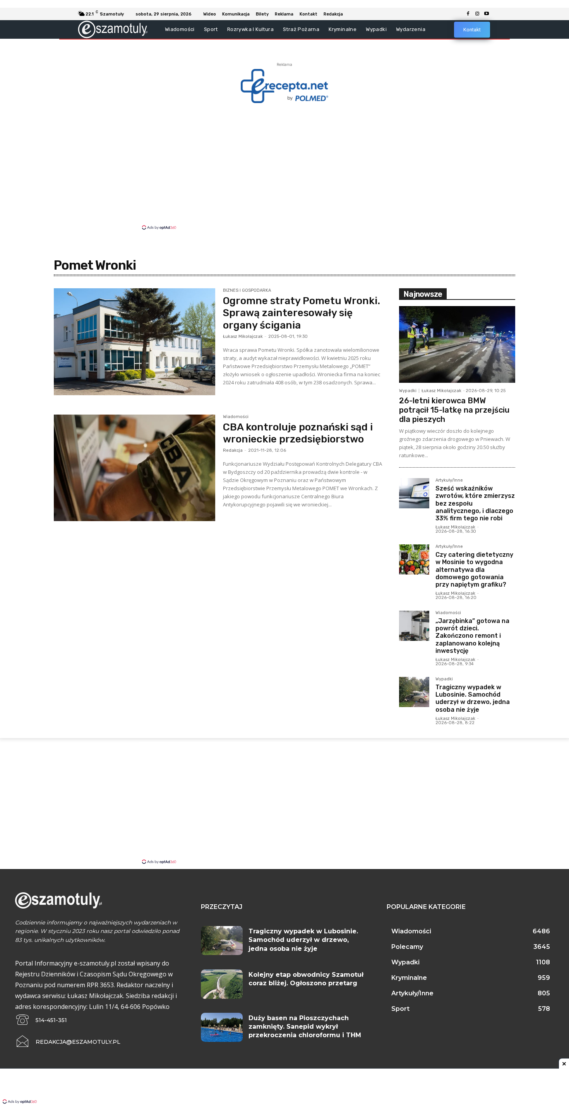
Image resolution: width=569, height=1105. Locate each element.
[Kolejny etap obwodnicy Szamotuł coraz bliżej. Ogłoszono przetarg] (222, 984)
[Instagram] (477, 14)
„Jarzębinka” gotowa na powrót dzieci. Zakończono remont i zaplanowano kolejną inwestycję (472, 635)
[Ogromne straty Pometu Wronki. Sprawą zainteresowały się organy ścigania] (134, 341)
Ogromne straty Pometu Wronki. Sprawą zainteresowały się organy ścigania (301, 313)
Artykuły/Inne (449, 480)
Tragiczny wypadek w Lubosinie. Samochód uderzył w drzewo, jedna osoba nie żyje (472, 698)
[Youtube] (486, 14)
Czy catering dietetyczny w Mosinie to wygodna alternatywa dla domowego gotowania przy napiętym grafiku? (474, 569)
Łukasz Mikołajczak (243, 336)
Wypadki (407, 391)
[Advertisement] (284, 166)
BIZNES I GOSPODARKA (247, 290)
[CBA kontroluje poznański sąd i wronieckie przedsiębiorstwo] (134, 468)
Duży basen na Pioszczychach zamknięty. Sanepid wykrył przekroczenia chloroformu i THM (305, 1026)
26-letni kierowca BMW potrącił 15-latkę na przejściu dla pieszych (454, 410)
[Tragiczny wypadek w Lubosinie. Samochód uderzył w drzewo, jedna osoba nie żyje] (414, 692)
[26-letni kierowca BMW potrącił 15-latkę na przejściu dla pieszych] (457, 344)
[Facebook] (468, 14)
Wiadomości (236, 417)
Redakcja (233, 450)
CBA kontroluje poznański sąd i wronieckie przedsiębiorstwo (298, 433)
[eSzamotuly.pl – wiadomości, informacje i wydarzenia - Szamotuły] (113, 29)
